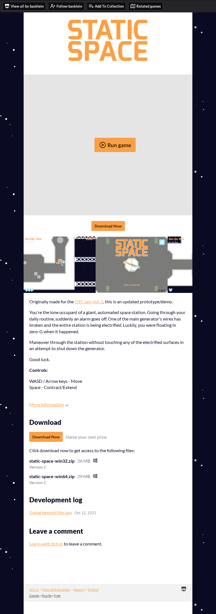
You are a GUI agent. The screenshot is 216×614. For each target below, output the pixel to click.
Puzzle (46, 595)
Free (57, 595)
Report (79, 590)
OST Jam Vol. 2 (89, 301)
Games (34, 595)
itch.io (34, 590)
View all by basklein (56, 590)
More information (46, 404)
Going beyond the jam (50, 512)
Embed (93, 590)
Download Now (108, 226)
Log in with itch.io (46, 543)
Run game (119, 145)
